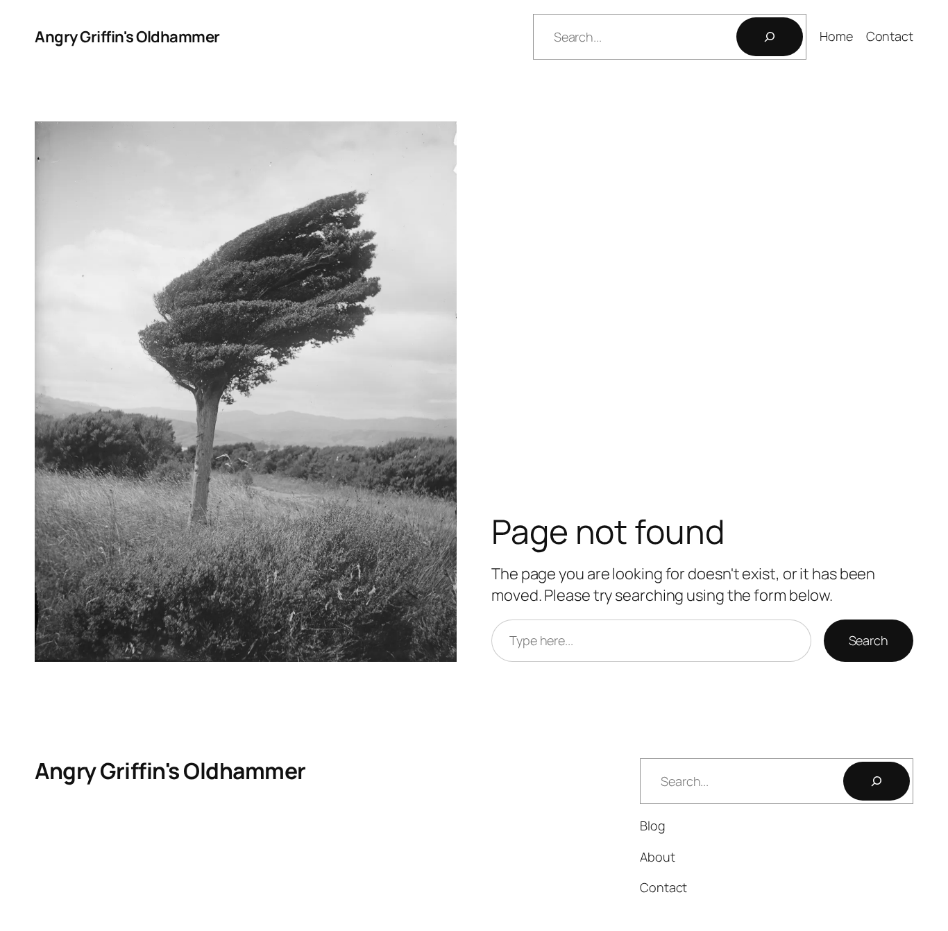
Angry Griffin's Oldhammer (127, 36)
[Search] (769, 36)
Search (868, 640)
